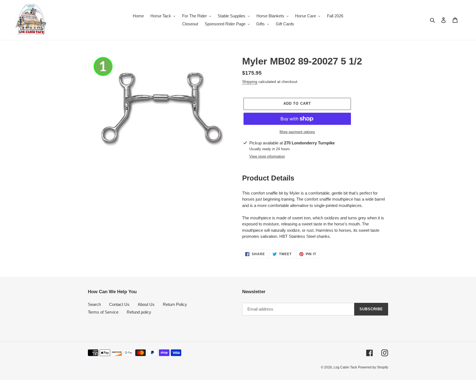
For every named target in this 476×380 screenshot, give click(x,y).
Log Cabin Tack (345, 367)
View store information (267, 156)
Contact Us (119, 304)
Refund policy (139, 312)
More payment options (297, 132)
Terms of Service (103, 312)
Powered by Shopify (373, 367)
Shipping (249, 81)
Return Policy (175, 304)
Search (94, 304)
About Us (146, 304)
